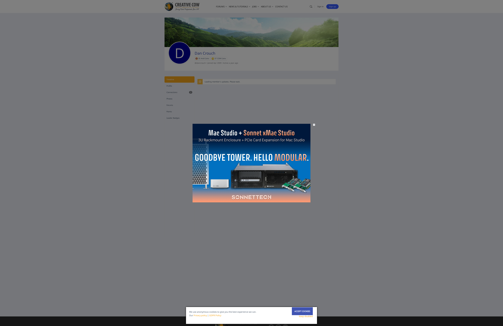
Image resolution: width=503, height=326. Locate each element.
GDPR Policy (215, 315)
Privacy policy (200, 315)
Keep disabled (306, 316)
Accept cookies (302, 311)
